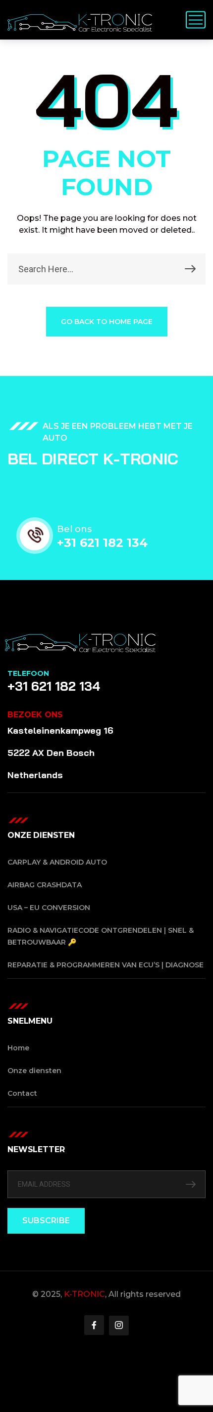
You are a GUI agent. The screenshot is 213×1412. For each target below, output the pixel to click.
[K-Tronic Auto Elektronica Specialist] (79, 19)
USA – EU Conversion (48, 907)
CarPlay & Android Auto (57, 862)
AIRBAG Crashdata (44, 884)
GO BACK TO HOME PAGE (107, 321)
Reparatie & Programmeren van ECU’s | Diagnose (105, 964)
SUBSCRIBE (46, 1220)
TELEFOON (28, 673)
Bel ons (74, 529)
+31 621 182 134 (102, 543)
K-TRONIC (84, 1294)
